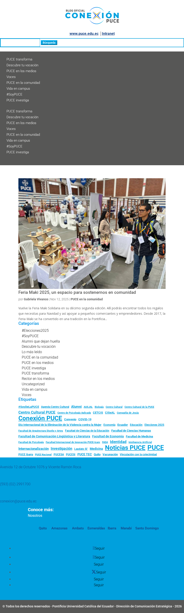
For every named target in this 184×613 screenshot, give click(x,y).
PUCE (155, 447)
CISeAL (110, 412)
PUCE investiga (18, 100)
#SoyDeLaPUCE (28, 406)
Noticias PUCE (125, 447)
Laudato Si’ (81, 448)
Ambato (77, 528)
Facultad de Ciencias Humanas (131, 430)
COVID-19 (84, 419)
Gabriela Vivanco (36, 299)
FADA (105, 442)
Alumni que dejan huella (41, 341)
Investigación (61, 448)
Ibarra (111, 528)
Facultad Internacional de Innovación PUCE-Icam (73, 442)
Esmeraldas (96, 528)
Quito (97, 454)
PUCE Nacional (43, 454)
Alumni (76, 407)
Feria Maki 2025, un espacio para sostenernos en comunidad (77, 292)
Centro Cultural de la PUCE (139, 407)
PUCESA (59, 454)
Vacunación (110, 454)
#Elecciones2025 (35, 330)
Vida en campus (18, 89)
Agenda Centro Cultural (55, 406)
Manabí (126, 528)
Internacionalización (33, 449)
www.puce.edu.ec (84, 33)
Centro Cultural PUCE (36, 412)
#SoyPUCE (14, 94)
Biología (99, 407)
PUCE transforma (19, 59)
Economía (109, 424)
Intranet (108, 33)
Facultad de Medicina (139, 436)
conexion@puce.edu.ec (18, 501)
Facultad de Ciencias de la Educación (87, 430)
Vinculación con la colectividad (138, 454)
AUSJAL (88, 407)
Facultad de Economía (108, 436)
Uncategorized (33, 384)
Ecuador (122, 424)
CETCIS (98, 412)
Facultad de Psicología (31, 442)
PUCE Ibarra (25, 454)
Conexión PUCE (40, 418)
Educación (136, 424)
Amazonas (59, 528)
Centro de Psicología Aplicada (74, 412)
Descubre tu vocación (22, 65)
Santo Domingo (147, 528)
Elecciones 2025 (154, 424)
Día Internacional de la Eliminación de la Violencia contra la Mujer (59, 424)
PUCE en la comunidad (23, 83)
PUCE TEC (84, 454)
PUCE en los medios (21, 71)
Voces (11, 77)
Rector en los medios (38, 379)
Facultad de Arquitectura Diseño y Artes (40, 430)
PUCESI (70, 454)
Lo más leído (32, 352)
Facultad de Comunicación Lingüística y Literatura (54, 436)
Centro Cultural (114, 407)
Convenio (70, 419)
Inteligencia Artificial (140, 442)
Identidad (118, 441)
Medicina (96, 448)
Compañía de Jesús (128, 412)
